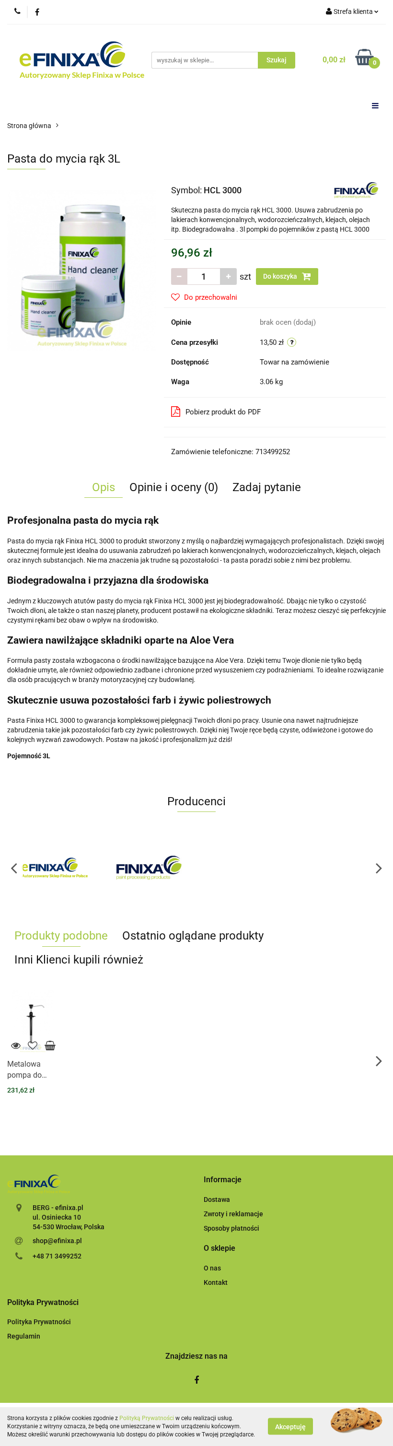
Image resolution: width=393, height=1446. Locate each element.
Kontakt (216, 1282)
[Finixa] (356, 189)
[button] (223, 1180)
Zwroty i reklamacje (233, 1214)
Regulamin (23, 1336)
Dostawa (217, 1199)
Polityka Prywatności (39, 1322)
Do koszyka (281, 276)
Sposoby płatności (231, 1228)
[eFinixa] (54, 868)
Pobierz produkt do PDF (223, 412)
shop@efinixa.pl (57, 1241)
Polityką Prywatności (146, 1418)
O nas (212, 1268)
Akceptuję (290, 1427)
